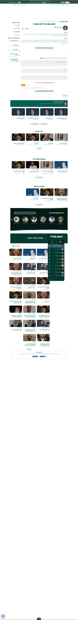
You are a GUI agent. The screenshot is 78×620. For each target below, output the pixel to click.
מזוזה (66, 116)
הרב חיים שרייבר (65, 200)
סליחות (23, 169)
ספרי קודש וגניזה (50, 196)
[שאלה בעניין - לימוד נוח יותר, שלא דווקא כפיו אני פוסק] (15, 313)
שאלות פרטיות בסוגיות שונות (62, 196)
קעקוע (48, 342)
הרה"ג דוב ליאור (15, 46)
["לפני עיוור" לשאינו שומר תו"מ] (32, 115)
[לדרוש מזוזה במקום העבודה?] (61, 115)
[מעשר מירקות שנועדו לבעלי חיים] (43, 256)
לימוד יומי (67, 5)
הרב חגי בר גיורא (36, 199)
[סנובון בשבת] (46, 140)
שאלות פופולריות (39, 159)
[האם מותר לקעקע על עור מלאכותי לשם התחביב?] (43, 341)
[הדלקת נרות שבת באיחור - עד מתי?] (46, 168)
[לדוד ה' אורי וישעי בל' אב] (43, 269)
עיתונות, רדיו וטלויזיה (21, 116)
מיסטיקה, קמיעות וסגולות (31, 270)
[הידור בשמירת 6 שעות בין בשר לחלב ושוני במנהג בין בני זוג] (43, 313)
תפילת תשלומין (33, 285)
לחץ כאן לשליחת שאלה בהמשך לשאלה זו (44, 48)
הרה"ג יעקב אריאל (19, 317)
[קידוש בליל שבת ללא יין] (32, 167)
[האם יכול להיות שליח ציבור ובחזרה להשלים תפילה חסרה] (29, 298)
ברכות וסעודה (19, 299)
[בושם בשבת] (32, 140)
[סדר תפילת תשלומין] (29, 283)
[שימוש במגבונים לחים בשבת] (13, 55)
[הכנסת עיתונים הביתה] (18, 115)
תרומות (30, 2)
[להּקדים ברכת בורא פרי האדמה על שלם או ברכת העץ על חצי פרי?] (29, 313)
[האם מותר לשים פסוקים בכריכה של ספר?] (46, 195)
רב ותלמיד (20, 313)
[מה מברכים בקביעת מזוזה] (61, 167)
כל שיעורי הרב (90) (44, 123)
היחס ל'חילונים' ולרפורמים (35, 116)
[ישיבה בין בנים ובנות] (46, 115)
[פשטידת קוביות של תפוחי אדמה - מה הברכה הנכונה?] (15, 298)
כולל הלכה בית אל (32, 288)
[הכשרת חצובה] (32, 195)
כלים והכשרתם (36, 196)
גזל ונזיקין (33, 327)
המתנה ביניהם (47, 313)
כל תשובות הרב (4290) (34, 123)
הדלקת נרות (51, 169)
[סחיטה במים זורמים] (61, 140)
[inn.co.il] (20, 2)
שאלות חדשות (39, 186)
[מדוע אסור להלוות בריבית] (43, 326)
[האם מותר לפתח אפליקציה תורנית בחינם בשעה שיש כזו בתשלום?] (29, 327)
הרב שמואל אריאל (15, 41)
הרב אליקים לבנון (19, 330)
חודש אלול (47, 270)
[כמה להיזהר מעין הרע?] (29, 269)
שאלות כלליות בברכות (31, 313)
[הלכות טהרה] (43, 297)
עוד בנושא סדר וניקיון (14, 38)
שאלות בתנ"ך (19, 256)
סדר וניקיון (65, 95)
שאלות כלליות (51, 116)
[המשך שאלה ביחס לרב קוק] (15, 326)
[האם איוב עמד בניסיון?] (15, 255)
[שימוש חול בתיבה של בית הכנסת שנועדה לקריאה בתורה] (29, 341)
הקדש (15, 5)
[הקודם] (11, 219)
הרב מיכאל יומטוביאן (32, 303)
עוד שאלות (29, 349)
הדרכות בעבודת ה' (19, 285)
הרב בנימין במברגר (36, 172)
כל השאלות (33, 299)
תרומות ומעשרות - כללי (45, 256)
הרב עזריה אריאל (46, 346)
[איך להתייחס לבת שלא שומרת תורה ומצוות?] (15, 284)
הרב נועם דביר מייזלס (15, 61)
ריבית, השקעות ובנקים (45, 327)
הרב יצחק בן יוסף (15, 50)
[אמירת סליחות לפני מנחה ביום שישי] (18, 168)
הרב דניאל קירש (33, 317)
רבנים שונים (65, 172)
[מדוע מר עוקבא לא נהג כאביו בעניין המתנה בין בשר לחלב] (61, 195)
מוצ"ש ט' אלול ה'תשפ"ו (60, 5)
